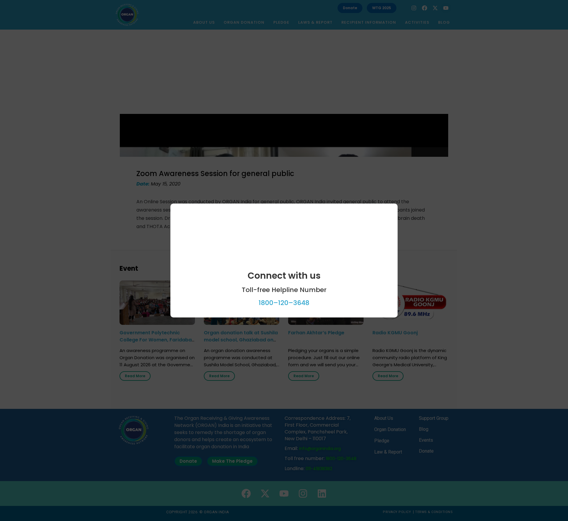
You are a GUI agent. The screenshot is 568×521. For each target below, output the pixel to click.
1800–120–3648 (284, 302)
